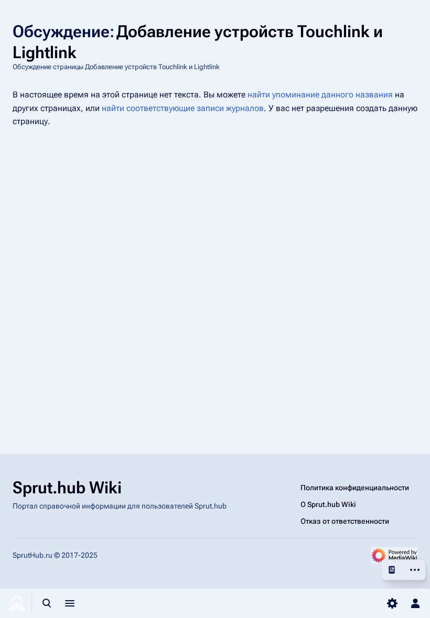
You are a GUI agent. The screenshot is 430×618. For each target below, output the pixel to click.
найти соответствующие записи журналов (183, 108)
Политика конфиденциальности (354, 487)
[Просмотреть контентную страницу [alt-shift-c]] (391, 569)
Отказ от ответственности (344, 521)
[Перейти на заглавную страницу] (16, 603)
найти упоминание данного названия (320, 95)
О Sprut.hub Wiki (328, 504)
